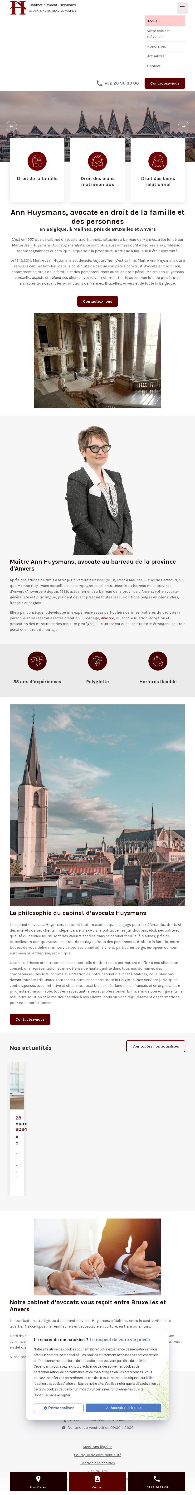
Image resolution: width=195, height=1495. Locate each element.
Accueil (153, 21)
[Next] (183, 126)
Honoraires (156, 46)
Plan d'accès (38, 1487)
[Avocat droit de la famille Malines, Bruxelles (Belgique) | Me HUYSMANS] (37, 170)
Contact (154, 66)
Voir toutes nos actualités (155, 1046)
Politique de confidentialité (97, 1455)
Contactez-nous (165, 83)
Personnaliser (61, 1408)
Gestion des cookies (97, 1463)
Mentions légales (97, 1447)
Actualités (156, 56)
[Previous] (11, 126)
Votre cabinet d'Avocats (158, 34)
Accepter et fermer (126, 1407)
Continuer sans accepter (52, 1395)
